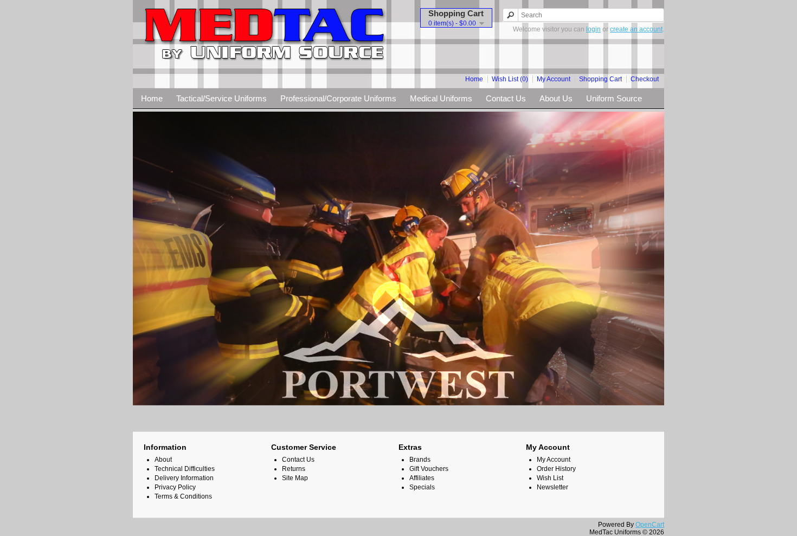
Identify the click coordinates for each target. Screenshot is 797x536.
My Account (553, 79)
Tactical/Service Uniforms (221, 98)
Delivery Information (184, 478)
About (163, 459)
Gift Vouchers (428, 469)
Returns (293, 469)
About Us (556, 98)
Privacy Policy (175, 487)
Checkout (645, 79)
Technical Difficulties (185, 469)
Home (474, 79)
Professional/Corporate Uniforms (338, 98)
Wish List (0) (510, 79)
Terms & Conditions (183, 496)
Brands (419, 459)
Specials (422, 487)
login (593, 29)
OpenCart (649, 524)
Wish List (550, 478)
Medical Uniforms (441, 98)
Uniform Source (614, 98)
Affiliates (421, 478)
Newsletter (552, 487)
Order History (556, 469)
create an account (636, 29)
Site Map (295, 478)
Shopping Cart (600, 79)
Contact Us (506, 98)
